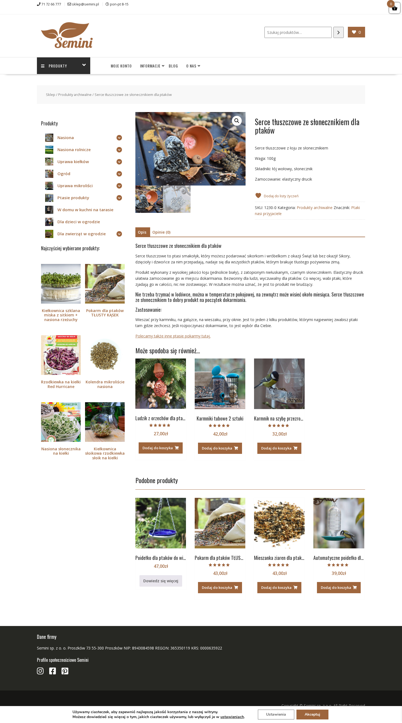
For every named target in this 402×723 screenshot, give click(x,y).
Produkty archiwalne (75, 94)
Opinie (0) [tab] (161, 232)
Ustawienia (276, 714)
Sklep (50, 94)
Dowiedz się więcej (160, 580)
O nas (191, 66)
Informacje (150, 66)
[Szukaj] (338, 32)
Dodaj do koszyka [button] (157, 447)
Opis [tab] (142, 232)
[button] (237, 121)
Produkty (58, 66)
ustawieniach (232, 717)
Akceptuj (312, 714)
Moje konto (121, 66)
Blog (173, 66)
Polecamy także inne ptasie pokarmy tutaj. (173, 336)
